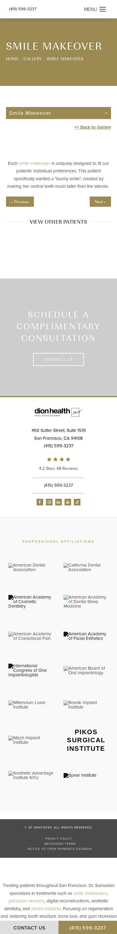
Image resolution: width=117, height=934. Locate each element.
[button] (103, 9)
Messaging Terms (60, 844)
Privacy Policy (58, 839)
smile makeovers (90, 893)
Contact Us (59, 359)
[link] (58, 464)
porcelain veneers (26, 901)
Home (12, 58)
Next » (100, 202)
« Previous (20, 202)
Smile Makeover (65, 58)
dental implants (46, 908)
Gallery (32, 58)
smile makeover (34, 163)
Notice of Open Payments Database (60, 849)
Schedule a (58, 326)
